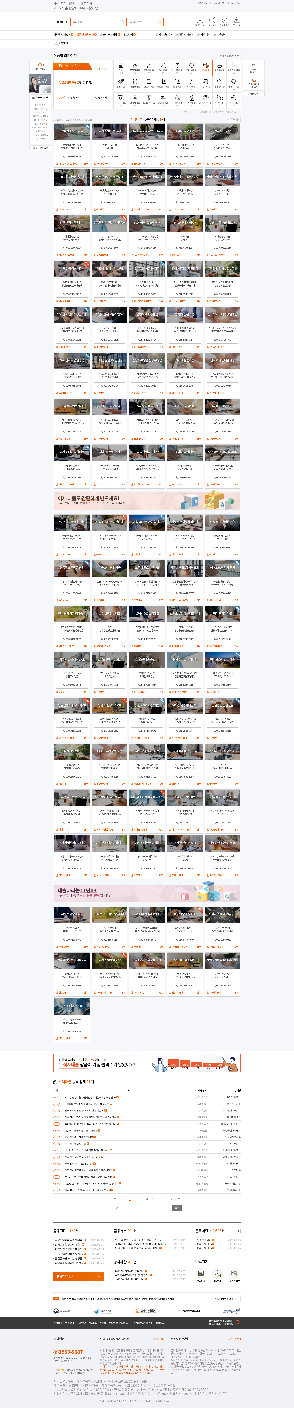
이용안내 (222, 34)
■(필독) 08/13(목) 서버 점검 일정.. (132, 1275)
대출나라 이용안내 (224, 1298)
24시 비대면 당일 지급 (75, 1143)
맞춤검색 (128, 34)
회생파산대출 (205, 104)
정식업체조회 (186, 34)
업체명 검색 (136, 21)
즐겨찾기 (203, 3)
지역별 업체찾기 (62, 34)
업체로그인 (199, 25)
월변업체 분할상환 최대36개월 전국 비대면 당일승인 (90, 1123)
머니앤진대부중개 (39, 105)
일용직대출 (135, 104)
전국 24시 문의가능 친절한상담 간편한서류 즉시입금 (90, 1117)
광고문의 (212, 25)
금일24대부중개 (39, 116)
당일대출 (121, 88)
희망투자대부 (39, 120)
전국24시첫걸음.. (39, 135)
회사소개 (236, 3)
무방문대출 (219, 71)
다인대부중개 (39, 124)
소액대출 (205, 71)
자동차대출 (205, 88)
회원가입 (220, 3)
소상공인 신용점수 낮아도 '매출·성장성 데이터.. (140, 1244)
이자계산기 (235, 1339)
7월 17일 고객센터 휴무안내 (129, 1279)
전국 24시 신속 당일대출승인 (79, 1163)
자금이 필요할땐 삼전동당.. (69, 1249)
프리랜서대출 (149, 104)
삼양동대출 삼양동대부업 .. (69, 1263)
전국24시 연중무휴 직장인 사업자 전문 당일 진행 (88, 1176)
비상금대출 (177, 71)
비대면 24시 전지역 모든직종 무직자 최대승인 (87, 1150)
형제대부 (39, 131)
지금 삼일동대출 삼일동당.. (69, 1253)
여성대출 (163, 71)
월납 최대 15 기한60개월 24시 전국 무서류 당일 (88, 1190)
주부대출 (191, 104)
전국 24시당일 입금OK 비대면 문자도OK (84, 1110)
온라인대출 (121, 104)
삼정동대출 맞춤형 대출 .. (68, 1244)
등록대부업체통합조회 (254, 85)
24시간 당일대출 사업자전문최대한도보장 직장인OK (90, 1097)
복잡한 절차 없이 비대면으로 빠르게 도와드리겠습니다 (91, 1183)
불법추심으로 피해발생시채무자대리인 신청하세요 (221, 1322)
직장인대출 (135, 71)
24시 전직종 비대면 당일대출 (79, 1137)
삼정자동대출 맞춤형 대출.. (69, 1240)
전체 (121, 71)
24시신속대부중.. (39, 139)
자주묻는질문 (233, 1280)
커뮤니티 (205, 34)
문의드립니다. (204, 1240)
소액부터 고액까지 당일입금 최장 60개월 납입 (87, 1104)
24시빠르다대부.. (39, 112)
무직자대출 (149, 71)
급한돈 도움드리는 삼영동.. (69, 1258)
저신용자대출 (163, 88)
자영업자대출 (233, 71)
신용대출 (177, 88)
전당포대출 (163, 104)
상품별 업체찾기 (85, 34)
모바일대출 (191, 71)
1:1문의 (217, 1280)
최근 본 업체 (225, 25)
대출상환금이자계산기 (254, 70)
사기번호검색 (166, 34)
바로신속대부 (39, 109)
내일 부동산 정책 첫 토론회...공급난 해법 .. (137, 1248)
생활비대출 (233, 88)
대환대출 (219, 104)
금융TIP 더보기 (65, 1276)
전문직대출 (149, 88)
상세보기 (102, 97)
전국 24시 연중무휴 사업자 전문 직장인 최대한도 (88, 1170)
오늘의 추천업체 (108, 34)
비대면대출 (177, 104)
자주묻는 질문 (42, 148)
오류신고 (160, 1322)
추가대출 (191, 88)
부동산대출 (219, 88)
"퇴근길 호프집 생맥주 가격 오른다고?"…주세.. (139, 1240)
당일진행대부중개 (39, 127)
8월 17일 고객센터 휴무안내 (129, 1271)
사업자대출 (135, 88)
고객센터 (63, 43)
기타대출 (234, 104)
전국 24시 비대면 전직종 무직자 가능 (83, 1157)
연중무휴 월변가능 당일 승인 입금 (81, 1130)
